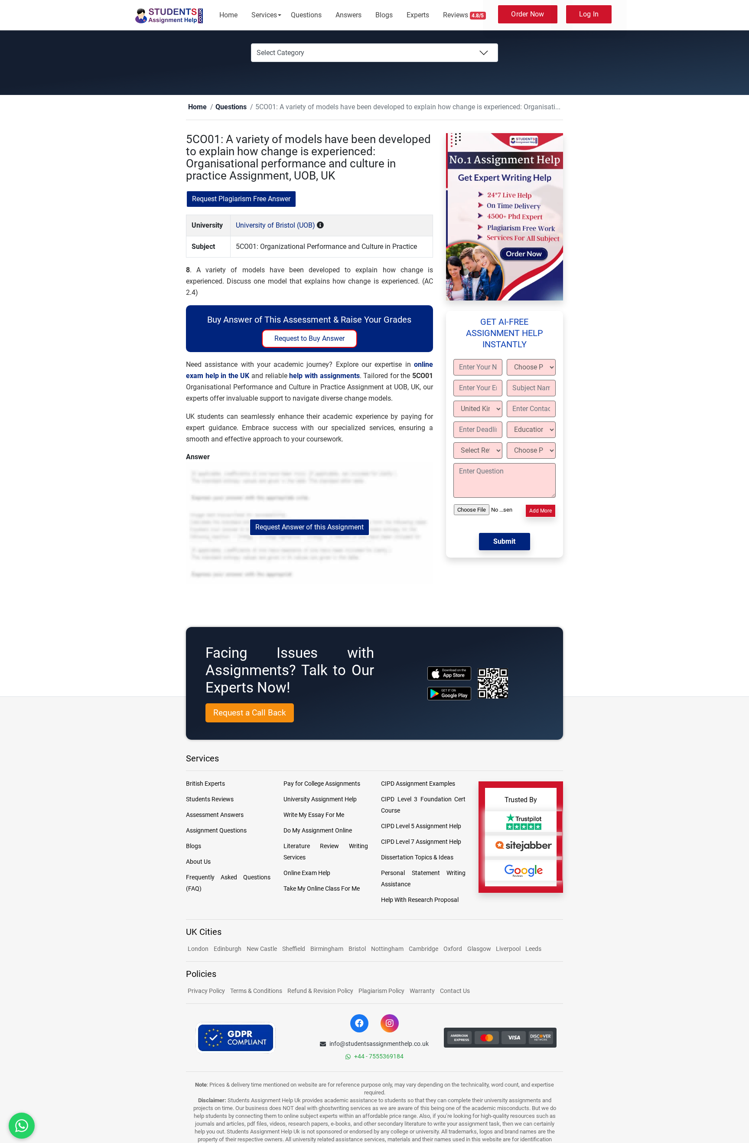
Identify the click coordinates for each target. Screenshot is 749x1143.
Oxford (452, 949)
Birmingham (326, 949)
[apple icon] (449, 673)
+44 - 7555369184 (379, 1056)
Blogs (384, 15)
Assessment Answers (215, 815)
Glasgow (479, 949)
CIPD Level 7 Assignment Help (421, 842)
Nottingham (387, 949)
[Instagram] (390, 1024)
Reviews (463, 15)
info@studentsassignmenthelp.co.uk (379, 1044)
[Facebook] (359, 1024)
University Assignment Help (320, 799)
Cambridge (423, 949)
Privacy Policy (206, 991)
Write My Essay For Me (313, 815)
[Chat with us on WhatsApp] (22, 1126)
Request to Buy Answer (309, 339)
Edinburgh (227, 949)
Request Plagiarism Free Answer (241, 199)
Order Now (527, 14)
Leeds (533, 949)
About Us (198, 862)
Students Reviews (210, 799)
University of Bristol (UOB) (275, 226)
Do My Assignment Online (317, 830)
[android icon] (449, 694)
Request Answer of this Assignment (309, 527)
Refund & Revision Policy (320, 991)
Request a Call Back (249, 713)
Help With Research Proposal (420, 900)
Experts (418, 15)
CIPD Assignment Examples (418, 784)
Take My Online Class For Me (321, 888)
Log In (589, 14)
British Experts (205, 784)
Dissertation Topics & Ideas (417, 857)
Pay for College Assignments (321, 784)
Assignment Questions (216, 830)
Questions (306, 15)
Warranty (422, 991)
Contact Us (455, 991)
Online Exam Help (306, 873)
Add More (540, 511)
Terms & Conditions (256, 991)
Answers (348, 15)
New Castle (262, 949)
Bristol (357, 949)
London (198, 949)
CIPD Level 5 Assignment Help (421, 826)
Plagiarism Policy (381, 991)
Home (228, 15)
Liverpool (509, 949)
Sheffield (293, 949)
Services (264, 15)
